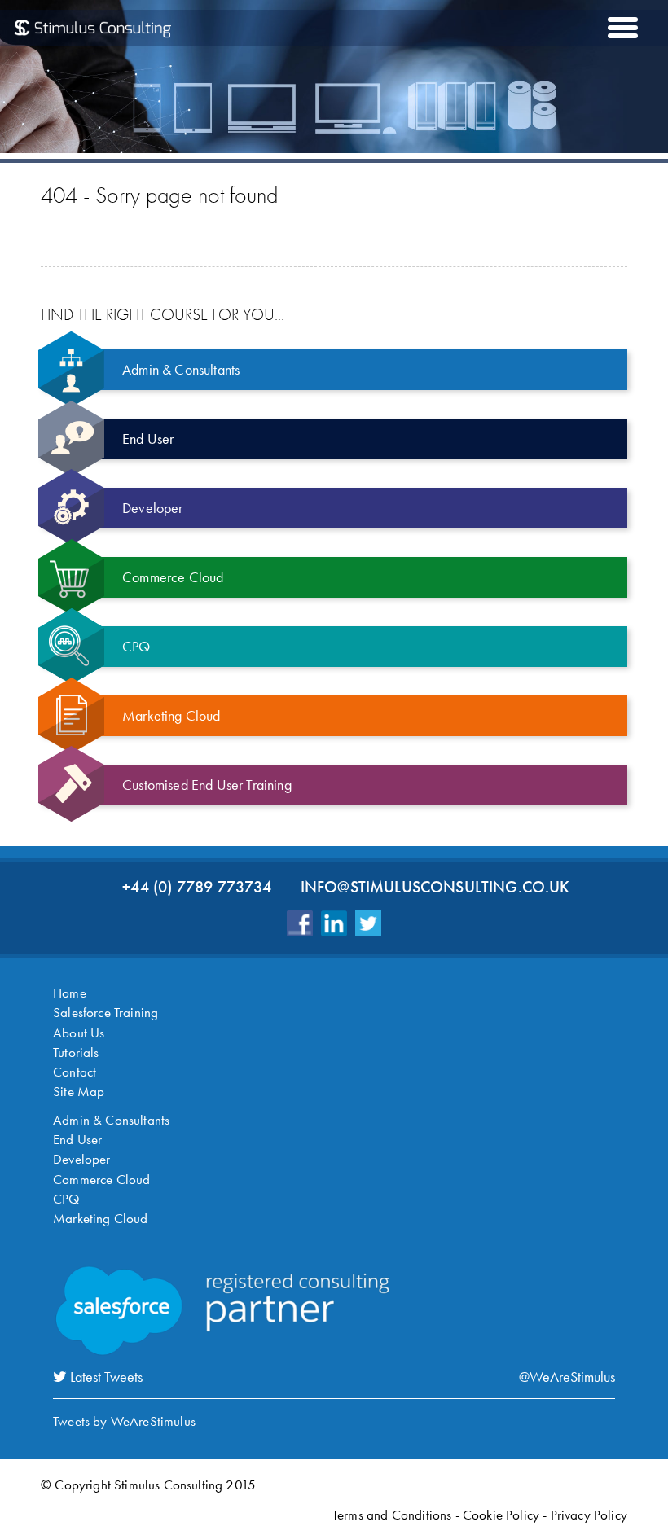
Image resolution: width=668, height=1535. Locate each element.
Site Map (78, 1091)
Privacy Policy (589, 1515)
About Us (78, 1033)
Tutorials (76, 1052)
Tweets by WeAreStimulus (124, 1421)
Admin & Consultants (111, 1120)
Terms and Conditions (391, 1515)
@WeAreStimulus (567, 1376)
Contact (74, 1072)
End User (77, 1139)
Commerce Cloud (101, 1179)
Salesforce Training (105, 1012)
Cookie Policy (501, 1515)
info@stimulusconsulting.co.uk (435, 886)
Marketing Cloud (100, 1218)
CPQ (67, 1199)
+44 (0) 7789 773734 (196, 886)
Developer (82, 1159)
